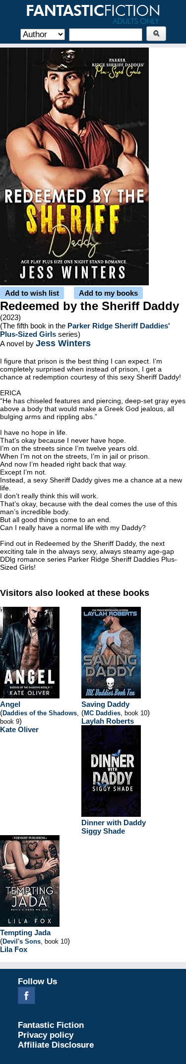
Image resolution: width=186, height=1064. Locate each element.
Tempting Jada (25, 932)
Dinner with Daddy (113, 822)
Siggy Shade (103, 831)
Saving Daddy (105, 704)
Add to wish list (32, 293)
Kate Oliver (19, 729)
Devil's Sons (21, 941)
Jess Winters (63, 343)
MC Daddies (102, 713)
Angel (10, 704)
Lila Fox (13, 949)
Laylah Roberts (107, 721)
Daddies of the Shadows (39, 713)
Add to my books (108, 293)
